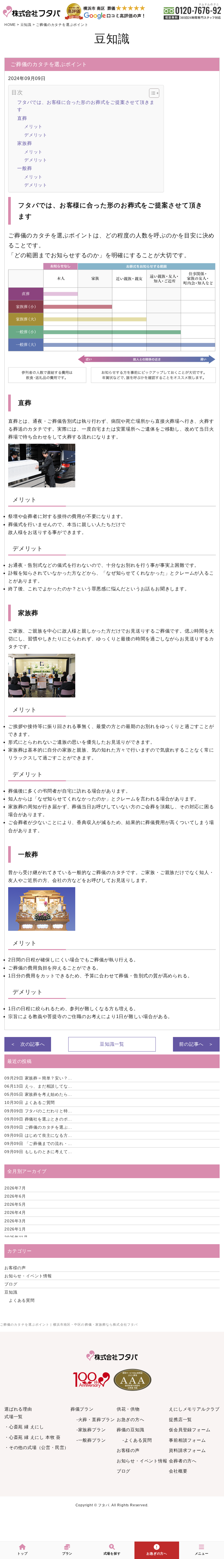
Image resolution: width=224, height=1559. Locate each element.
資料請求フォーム (187, 1450)
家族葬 (24, 143)
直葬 (22, 118)
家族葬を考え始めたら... (38, 1094)
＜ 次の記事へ (27, 1044)
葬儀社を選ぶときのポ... (38, 1119)
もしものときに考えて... (38, 1151)
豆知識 (10, 1292)
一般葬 (24, 168)
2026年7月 (15, 1188)
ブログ (10, 1284)
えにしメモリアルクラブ (194, 1409)
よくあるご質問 (29, 1102)
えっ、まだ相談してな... (38, 1086)
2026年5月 (15, 1204)
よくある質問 (22, 1300)
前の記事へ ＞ (196, 1044)
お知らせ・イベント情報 (28, 1276)
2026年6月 (15, 1196)
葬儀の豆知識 (130, 1429)
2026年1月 (15, 1229)
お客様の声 (15, 1267)
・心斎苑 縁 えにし (24, 1426)
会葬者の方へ (183, 1460)
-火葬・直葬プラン (95, 1419)
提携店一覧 (180, 1419)
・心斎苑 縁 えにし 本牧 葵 (32, 1437)
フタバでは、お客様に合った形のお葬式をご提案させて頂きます (85, 106)
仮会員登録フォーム (189, 1429)
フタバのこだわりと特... (38, 1111)
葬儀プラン (82, 1409)
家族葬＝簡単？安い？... (38, 1078)
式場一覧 (13, 1416)
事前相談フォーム (187, 1440)
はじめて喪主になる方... (38, 1135)
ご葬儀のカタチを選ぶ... (38, 1127)
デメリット (35, 134)
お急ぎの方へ (130, 1419)
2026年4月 (15, 1212)
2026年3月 (15, 1221)
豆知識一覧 (112, 1044)
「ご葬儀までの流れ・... (38, 1143)
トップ (22, 1553)
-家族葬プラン (91, 1429)
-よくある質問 (137, 1440)
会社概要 (178, 1471)
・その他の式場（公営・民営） (36, 1447)
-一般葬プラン (91, 1440)
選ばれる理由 (18, 1409)
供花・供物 (128, 1409)
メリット (33, 126)
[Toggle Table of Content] (151, 93)
